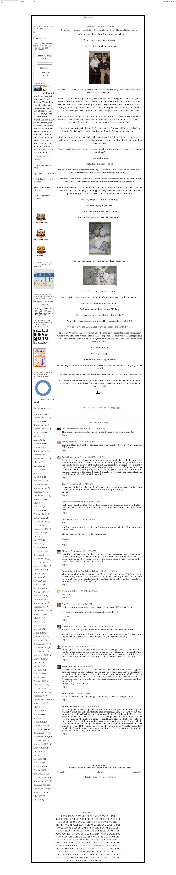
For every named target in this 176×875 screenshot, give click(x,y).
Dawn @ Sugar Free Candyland (77, 571)
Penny (65, 442)
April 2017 (38, 473)
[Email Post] (109, 407)
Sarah (64, 666)
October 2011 (39, 696)
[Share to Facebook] (118, 408)
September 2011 (41, 699)
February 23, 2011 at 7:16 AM (101, 626)
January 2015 (39, 551)
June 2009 (38, 800)
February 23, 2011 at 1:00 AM (104, 571)
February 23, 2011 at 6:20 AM (85, 591)
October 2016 (40, 492)
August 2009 (39, 792)
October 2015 (39, 525)
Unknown (67, 591)
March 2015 (39, 547)
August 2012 (39, 659)
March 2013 (39, 633)
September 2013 (41, 610)
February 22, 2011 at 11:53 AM (80, 484)
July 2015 (37, 536)
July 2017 (37, 462)
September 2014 (41, 566)
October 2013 (40, 607)
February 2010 (40, 770)
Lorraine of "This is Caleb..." (75, 626)
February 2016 (40, 514)
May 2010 (38, 759)
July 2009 (38, 796)
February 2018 (40, 447)
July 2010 (38, 751)
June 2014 (38, 577)
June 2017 (38, 466)
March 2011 (39, 722)
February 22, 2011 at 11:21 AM (92, 457)
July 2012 (38, 662)
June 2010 (38, 755)
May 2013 (38, 625)
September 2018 (41, 429)
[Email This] (112, 408)
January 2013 (39, 640)
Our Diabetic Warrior (72, 429)
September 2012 (41, 655)
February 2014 (40, 592)
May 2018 (38, 436)
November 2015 (40, 521)
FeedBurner (44, 75)
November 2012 (41, 647)
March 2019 (39, 421)
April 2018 (38, 440)
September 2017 (41, 458)
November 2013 (41, 603)
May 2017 (38, 469)
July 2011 (37, 707)
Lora (64, 604)
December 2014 (41, 555)
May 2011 (38, 714)
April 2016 (38, 506)
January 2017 (39, 481)
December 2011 (40, 688)
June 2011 (38, 711)
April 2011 (38, 718)
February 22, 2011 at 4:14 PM (82, 519)
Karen (65, 646)
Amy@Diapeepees (70, 457)
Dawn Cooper (68, 502)
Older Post (137, 772)
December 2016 (40, 484)
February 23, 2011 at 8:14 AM (80, 646)
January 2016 (39, 518)
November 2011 (40, 692)
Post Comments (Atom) (106, 777)
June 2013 (38, 622)
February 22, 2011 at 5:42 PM (83, 551)
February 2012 (40, 681)
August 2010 (39, 748)
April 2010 (38, 762)
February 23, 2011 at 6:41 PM (86, 706)
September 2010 (41, 744)
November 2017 (40, 451)
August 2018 (39, 432)
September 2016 (41, 495)
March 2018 (39, 443)
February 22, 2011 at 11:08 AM (82, 442)
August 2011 (39, 703)
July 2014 (38, 573)
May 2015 (38, 540)
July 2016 (38, 503)
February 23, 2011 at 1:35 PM (79, 693)
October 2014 (40, 562)
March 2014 (39, 588)
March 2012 (39, 677)
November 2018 (41, 425)
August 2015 (39, 532)
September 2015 (41, 529)
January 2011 (39, 729)
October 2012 (40, 651)
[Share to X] (116, 408)
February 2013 (40, 636)
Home (100, 772)
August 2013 (39, 614)
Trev (64, 484)
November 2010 (41, 737)
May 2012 (38, 670)
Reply (64, 435)
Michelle (66, 551)
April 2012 (38, 673)
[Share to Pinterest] (120, 408)
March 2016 (39, 510)
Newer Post (62, 772)
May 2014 (38, 581)
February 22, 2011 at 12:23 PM (88, 502)
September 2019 (41, 418)
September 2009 (41, 788)
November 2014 (41, 558)
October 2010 (40, 740)
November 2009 (41, 781)
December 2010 (41, 733)
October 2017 (39, 455)
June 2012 (38, 666)
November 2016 (41, 488)
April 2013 (38, 629)
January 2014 (39, 596)
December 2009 (41, 777)
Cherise (65, 519)
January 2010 (39, 774)
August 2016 (39, 499)
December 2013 (40, 599)
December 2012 (41, 644)
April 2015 (38, 544)
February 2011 (40, 725)
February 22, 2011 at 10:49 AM (95, 429)
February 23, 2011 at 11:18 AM (81, 666)
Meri (95, 407)
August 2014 (39, 570)
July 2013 (38, 618)
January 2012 (39, 685)
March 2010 (39, 766)
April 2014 (38, 584)
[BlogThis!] (114, 408)
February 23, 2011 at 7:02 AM (79, 604)
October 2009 (40, 785)
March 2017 (39, 477)
